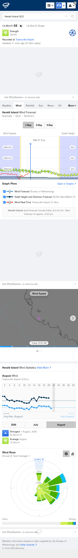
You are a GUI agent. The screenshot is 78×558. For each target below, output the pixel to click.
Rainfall (30, 105)
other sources (27, 544)
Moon (51, 105)
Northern (29, 116)
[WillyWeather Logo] (8, 5)
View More (43, 367)
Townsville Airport (25, 39)
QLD (18, 116)
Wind (18, 105)
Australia (7, 116)
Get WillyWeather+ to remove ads (22, 97)
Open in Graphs (65, 183)
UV (59, 105)
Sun (41, 105)
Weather (6, 105)
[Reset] (66, 16)
